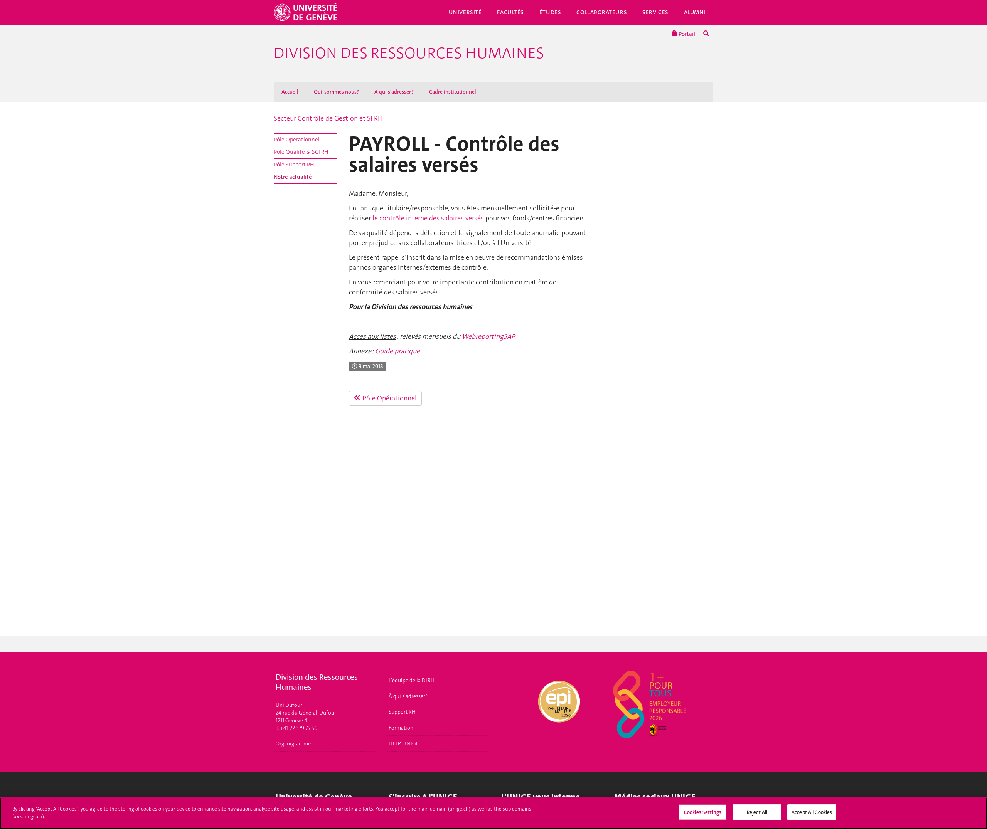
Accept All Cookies (812, 812)
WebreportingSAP (488, 336)
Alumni (695, 12)
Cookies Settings (702, 812)
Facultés (510, 12)
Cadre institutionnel (452, 91)
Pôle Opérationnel (297, 139)
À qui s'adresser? (408, 696)
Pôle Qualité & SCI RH (301, 152)
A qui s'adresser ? (394, 91)
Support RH (402, 711)
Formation (401, 727)
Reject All (757, 812)
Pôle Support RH (294, 164)
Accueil (289, 91)
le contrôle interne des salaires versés (427, 218)
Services (655, 12)
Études (550, 12)
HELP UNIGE (404, 743)
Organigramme (293, 743)
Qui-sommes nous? (336, 91)
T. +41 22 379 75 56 (296, 728)
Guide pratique (397, 351)
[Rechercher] (706, 33)
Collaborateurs (601, 12)
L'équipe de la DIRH (412, 680)
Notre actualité (293, 177)
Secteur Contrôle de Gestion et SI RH (328, 118)
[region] (493, 813)
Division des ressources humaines (409, 53)
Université (465, 12)
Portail (686, 34)
